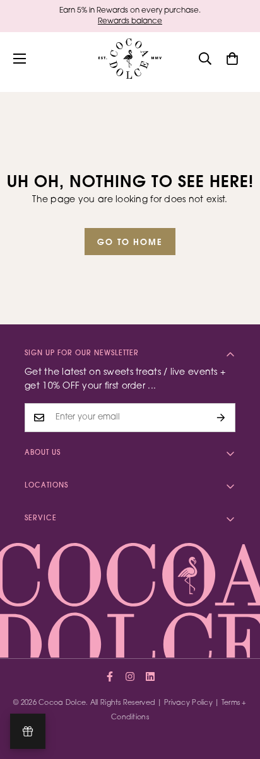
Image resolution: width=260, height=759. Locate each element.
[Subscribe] (221, 417)
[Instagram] (130, 676)
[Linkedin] (150, 676)
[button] (232, 58)
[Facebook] (110, 676)
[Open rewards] (27, 731)
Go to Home (130, 243)
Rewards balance (130, 21)
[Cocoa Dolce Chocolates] (130, 58)
